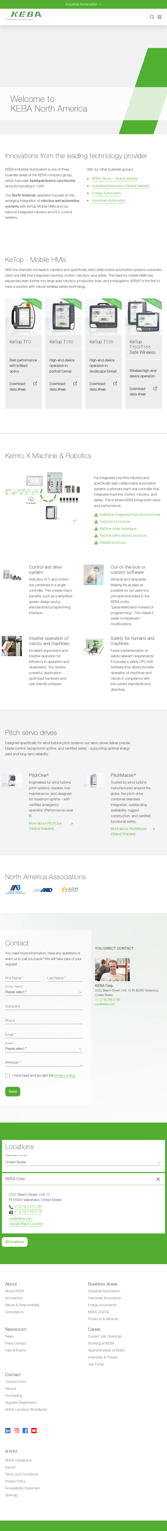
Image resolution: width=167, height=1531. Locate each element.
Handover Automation (108, 200)
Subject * (9, 1043)
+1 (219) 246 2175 (28, 1211)
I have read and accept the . (44, 1075)
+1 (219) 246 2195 (107, 999)
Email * (10, 1034)
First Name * (14, 978)
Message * (13, 1062)
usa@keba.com (105, 1004)
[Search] (152, 17)
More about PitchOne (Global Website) (45, 826)
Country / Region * (14, 987)
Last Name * (56, 978)
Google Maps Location (26, 1224)
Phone (10, 1020)
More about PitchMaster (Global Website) (129, 831)
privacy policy (64, 1075)
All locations (14, 1242)
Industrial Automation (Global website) (120, 186)
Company (12, 1006)
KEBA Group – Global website (114, 178)
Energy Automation (106, 193)
